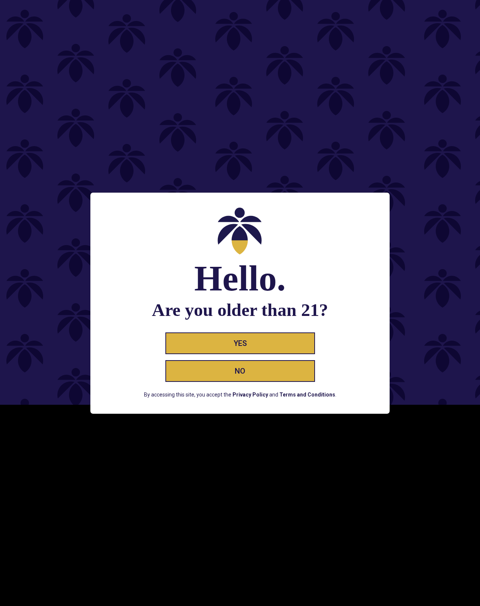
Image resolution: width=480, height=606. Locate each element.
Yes (240, 343)
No (240, 371)
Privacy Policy (250, 395)
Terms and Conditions (307, 395)
